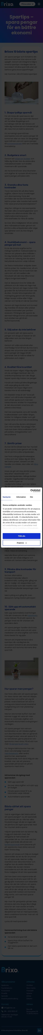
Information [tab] (21, 497)
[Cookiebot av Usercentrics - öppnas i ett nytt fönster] (30, 490)
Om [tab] (31, 497)
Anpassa (20, 543)
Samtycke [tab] (7, 497)
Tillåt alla (21, 536)
